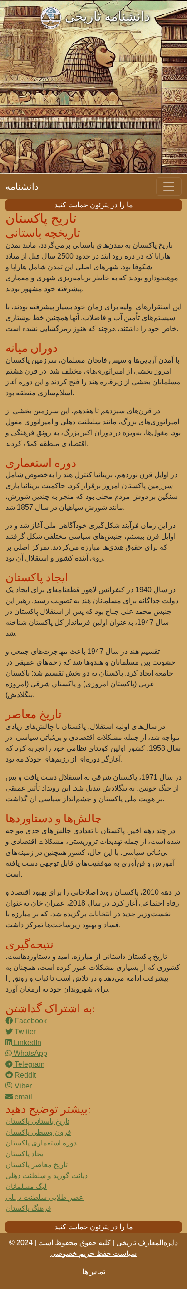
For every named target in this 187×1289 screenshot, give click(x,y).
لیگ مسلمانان (26, 1186)
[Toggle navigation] (169, 186)
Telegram (28, 1064)
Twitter (24, 1031)
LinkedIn (26, 1042)
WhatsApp (29, 1053)
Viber (22, 1086)
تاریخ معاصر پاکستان (36, 1165)
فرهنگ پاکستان (28, 1208)
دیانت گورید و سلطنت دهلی (46, 1175)
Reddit (24, 1075)
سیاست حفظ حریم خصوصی (93, 1253)
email (22, 1097)
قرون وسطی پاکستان (38, 1132)
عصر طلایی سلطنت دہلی (44, 1197)
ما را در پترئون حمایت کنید (93, 205)
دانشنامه (22, 187)
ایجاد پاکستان (25, 1154)
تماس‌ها (93, 1271)
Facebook (30, 1021)
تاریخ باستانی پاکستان (37, 1121)
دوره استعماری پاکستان (41, 1143)
